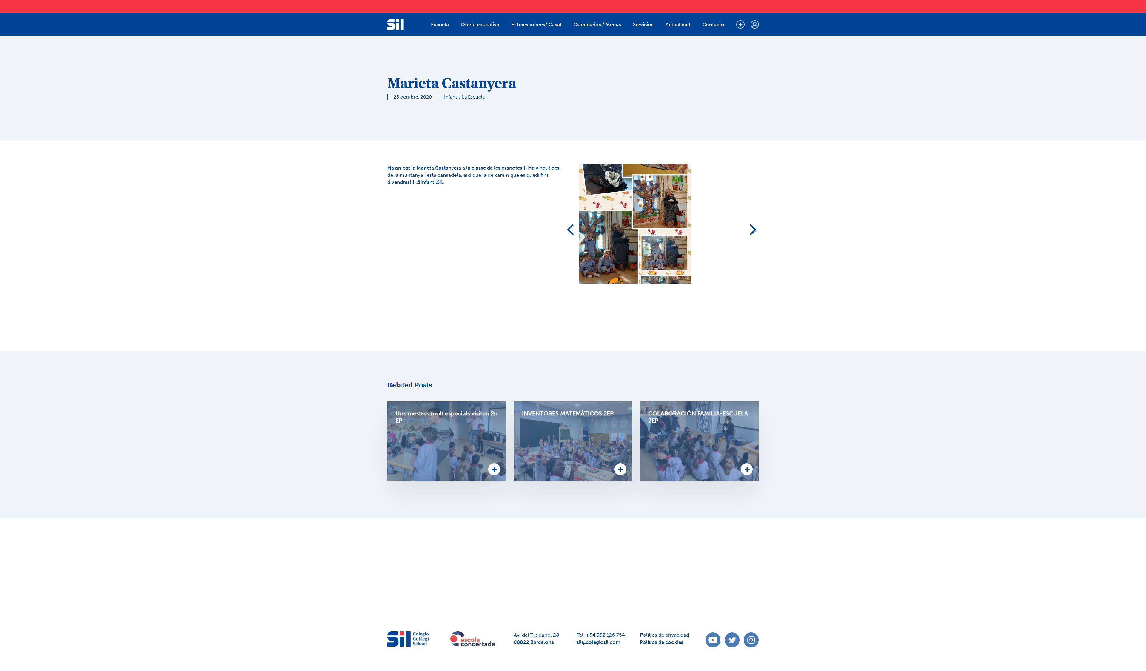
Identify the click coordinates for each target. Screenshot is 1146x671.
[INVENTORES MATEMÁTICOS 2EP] (573, 441)
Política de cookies (661, 642)
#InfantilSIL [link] (430, 182)
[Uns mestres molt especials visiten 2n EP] (446, 441)
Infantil (452, 97)
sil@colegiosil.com (598, 642)
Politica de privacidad (664, 635)
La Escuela (473, 97)
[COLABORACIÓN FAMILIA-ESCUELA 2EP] (699, 441)
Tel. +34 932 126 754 (601, 635)
